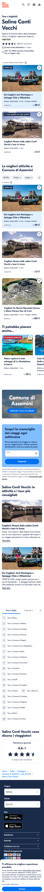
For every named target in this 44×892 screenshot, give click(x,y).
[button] (22, 87)
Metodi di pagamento (13, 851)
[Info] (25, 62)
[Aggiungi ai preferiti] (39, 67)
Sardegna (22, 771)
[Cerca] (23, 5)
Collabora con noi (11, 846)
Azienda (7, 841)
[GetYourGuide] (5, 4)
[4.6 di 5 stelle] (9, 43)
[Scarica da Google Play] (13, 817)
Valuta (7, 799)
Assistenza (8, 835)
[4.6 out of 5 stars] (22, 754)
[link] (22, 87)
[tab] (11, 610)
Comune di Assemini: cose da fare (16, 774)
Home (4, 771)
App (5, 812)
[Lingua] (34, 5)
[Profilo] (39, 5)
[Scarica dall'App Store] (13, 826)
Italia (12, 771)
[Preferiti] (28, 5)
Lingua (7, 786)
